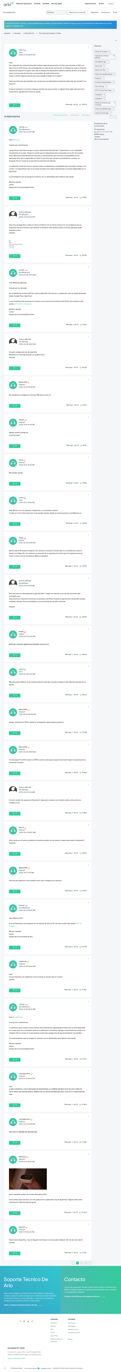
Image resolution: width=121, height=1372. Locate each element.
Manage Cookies (46, 1368)
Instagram (32, 1321)
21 (73, 1059)
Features (98, 78)
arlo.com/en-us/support (23, 304)
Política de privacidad (17, 1368)
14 (72, 732)
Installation (99, 98)
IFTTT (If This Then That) (103, 90)
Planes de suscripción (24, 4)
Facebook (20, 1321)
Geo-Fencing (99, 86)
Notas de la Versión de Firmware (102, 104)
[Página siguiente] (90, 1263)
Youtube (28, 1321)
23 (72, 1142)
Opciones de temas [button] (116, 41)
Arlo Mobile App (100, 62)
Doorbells (46, 4)
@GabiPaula (17, 1017)
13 (73, 695)
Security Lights (56, 4)
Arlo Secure (72, 1323)
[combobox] (78, 12)
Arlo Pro (53, 1326)
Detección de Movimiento (103, 74)
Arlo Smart (98, 66)
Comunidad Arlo (9, 12)
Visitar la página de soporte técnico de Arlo (20, 1305)
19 (72, 947)
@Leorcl (16, 140)
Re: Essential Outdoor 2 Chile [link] (50, 33)
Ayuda (115, 12)
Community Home (74, 1332)
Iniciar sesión (105, 12)
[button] (88, 47)
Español (7, 33)
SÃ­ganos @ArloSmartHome (16, 1358)
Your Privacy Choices (30, 1368)
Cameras (37, 4)
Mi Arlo (101, 4)
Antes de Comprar (101, 51)
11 (72, 617)
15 (72, 772)
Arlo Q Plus (54, 1336)
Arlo (52, 1329)
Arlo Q (53, 1332)
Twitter (24, 1321)
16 (72, 813)
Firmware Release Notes (103, 82)
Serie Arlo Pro (29, 33)
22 (72, 1104)
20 (72, 990)
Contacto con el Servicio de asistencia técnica (82, 1296)
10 (73, 566)
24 (72, 1212)
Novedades (71, 1326)
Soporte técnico (90, 4)
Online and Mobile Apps (103, 109)
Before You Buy (100, 70)
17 (72, 853)
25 (72, 1253)
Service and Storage (102, 113)
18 (73, 891)
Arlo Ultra (54, 1323)
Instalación (98, 94)
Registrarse (94, 12)
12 (72, 654)
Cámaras (17, 33)
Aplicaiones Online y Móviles (102, 57)
